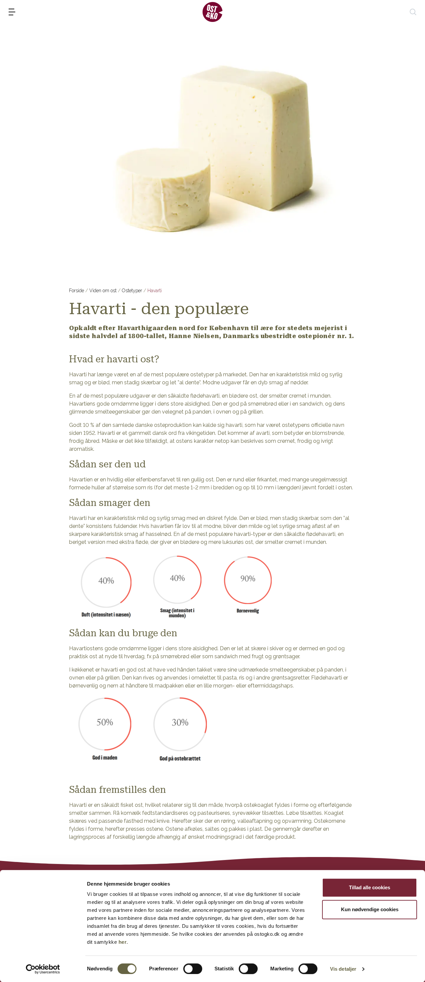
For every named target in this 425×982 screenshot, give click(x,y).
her (123, 942)
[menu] (12, 12)
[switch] (192, 968)
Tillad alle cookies (369, 887)
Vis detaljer (343, 969)
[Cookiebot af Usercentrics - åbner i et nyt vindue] (43, 969)
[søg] (413, 12)
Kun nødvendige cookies (369, 909)
